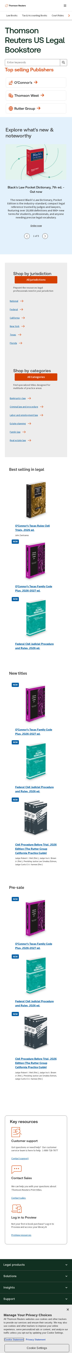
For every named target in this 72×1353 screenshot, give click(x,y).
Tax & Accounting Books (34, 15)
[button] (36, 1264)
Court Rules (58, 15)
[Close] (68, 1309)
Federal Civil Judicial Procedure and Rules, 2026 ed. (34, 646)
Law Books (11, 15)
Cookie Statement (14, 1339)
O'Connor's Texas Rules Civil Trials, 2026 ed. (32, 528)
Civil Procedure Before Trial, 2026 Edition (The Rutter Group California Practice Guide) (36, 849)
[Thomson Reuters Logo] (15, 6)
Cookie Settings (37, 1348)
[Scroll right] (69, 15)
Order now (36, 225)
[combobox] (32, 62)
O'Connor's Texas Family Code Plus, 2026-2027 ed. (33, 588)
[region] (36, 1329)
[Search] (63, 62)
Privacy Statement (34, 1339)
